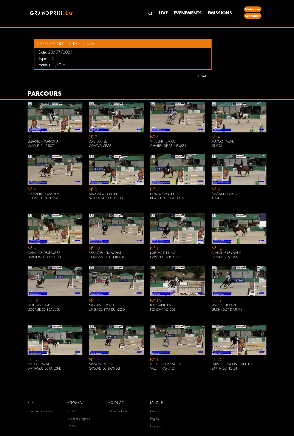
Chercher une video (40, 411)
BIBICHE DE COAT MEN (167, 198)
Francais (155, 411)
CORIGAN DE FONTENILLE (107, 257)
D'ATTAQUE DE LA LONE (45, 368)
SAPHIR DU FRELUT (224, 368)
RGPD (72, 426)
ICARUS (217, 198)
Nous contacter (118, 411)
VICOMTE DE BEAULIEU (44, 309)
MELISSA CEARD (39, 305)
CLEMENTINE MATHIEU (44, 194)
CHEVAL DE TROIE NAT (44, 198)
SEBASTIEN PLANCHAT (44, 141)
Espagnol (156, 426)
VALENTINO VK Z (162, 368)
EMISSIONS (220, 13)
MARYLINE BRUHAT (102, 305)
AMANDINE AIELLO (225, 194)
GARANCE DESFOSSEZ (44, 253)
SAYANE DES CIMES (226, 257)
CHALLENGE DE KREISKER (168, 146)
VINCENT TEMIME (163, 141)
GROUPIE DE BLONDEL (104, 368)
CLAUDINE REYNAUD (226, 253)
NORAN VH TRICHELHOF (106, 198)
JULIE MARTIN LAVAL (164, 253)
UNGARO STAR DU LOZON (108, 309)
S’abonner (252, 9)
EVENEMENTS (188, 13)
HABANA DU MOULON (44, 257)
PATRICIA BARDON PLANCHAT (233, 364)
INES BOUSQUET (162, 194)
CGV (71, 411)
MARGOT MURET (223, 141)
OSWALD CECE (100, 146)
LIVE (163, 13)
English (154, 419)
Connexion (252, 16)
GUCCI (217, 146)
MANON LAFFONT (102, 364)
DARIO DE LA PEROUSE (166, 257)
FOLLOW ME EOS (162, 309)
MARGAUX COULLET (103, 194)
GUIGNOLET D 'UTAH (227, 309)
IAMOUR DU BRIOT (41, 146)
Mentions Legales (79, 419)
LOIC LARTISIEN (99, 141)
